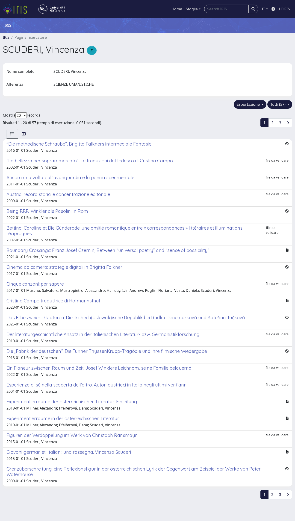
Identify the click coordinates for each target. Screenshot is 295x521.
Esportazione (249, 104)
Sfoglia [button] (192, 9)
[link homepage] (17, 9)
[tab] (12, 134)
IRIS (6, 37)
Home (176, 9)
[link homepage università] (52, 9)
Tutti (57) (278, 104)
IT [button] (263, 9)
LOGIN (284, 9)
